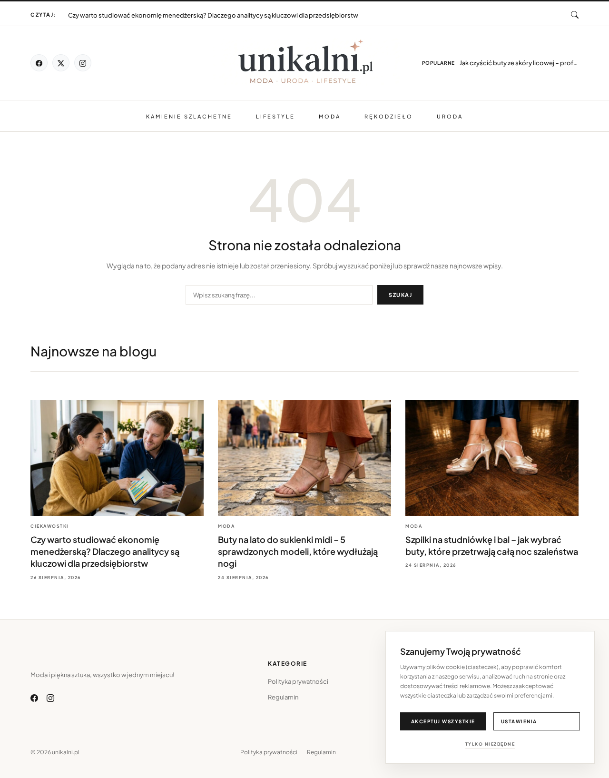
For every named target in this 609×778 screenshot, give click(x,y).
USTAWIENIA (519, 721)
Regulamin (283, 697)
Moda (330, 116)
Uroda (450, 116)
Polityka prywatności (298, 681)
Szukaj (400, 295)
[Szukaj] (575, 15)
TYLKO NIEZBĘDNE (490, 744)
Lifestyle (275, 116)
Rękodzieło (388, 116)
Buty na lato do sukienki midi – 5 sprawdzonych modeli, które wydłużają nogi (180, 11)
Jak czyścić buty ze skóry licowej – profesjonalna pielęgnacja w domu (519, 63)
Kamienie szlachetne (189, 116)
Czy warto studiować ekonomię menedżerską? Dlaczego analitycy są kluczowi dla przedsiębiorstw (104, 551)
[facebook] (39, 62)
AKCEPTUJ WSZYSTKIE (443, 721)
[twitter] (60, 62)
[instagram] (82, 62)
